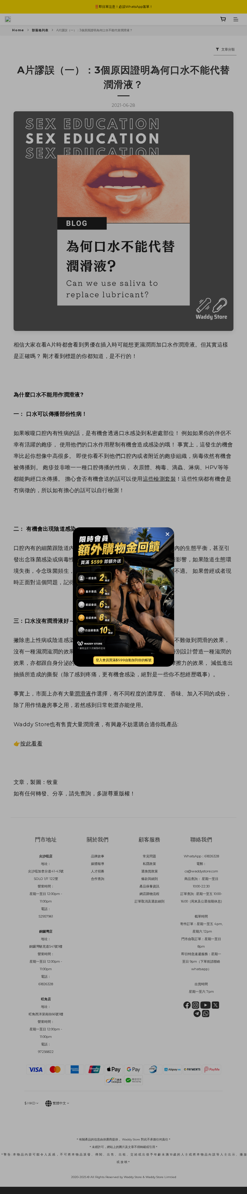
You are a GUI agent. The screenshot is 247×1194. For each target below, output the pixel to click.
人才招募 (97, 871)
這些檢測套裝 (159, 479)
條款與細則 (149, 879)
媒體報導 (97, 864)
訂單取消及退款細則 (149, 901)
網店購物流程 (149, 894)
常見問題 (149, 856)
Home (18, 30)
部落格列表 (40, 30)
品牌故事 (97, 856)
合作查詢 (97, 879)
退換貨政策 (149, 871)
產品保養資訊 (149, 886)
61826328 (212, 856)
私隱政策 (149, 864)
